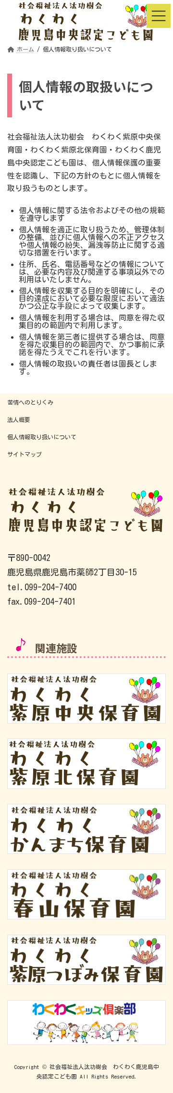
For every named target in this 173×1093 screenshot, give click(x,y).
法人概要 (18, 419)
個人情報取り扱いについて (41, 437)
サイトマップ (24, 454)
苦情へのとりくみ (30, 402)
